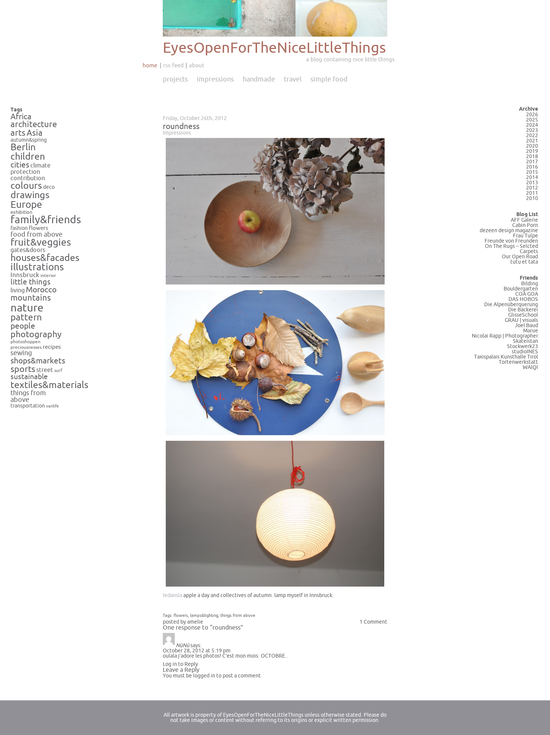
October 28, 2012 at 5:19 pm (196, 650)
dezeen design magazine (509, 230)
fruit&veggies (40, 242)
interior (48, 275)
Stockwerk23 (522, 346)
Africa (20, 117)
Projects (175, 79)
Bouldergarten (521, 289)
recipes (52, 347)
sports (22, 369)
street (44, 370)
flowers (38, 228)
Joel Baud (526, 325)
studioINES (525, 351)
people (22, 326)
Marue (530, 330)
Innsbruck (24, 275)
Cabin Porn (525, 225)
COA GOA (526, 294)
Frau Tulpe (525, 236)
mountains (30, 297)
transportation (27, 406)
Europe (26, 205)
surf (58, 370)
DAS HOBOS (523, 299)
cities (19, 165)
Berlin (23, 147)
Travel (293, 79)
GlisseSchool (523, 315)
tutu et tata (524, 262)
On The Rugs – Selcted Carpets (511, 248)
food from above (36, 234)
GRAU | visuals (521, 320)
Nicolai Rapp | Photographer (505, 336)
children (27, 157)
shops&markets (37, 361)
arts (17, 133)
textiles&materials (49, 385)
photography (36, 334)
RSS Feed (173, 65)
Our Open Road (520, 256)
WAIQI (530, 367)
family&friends (45, 220)
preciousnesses (26, 347)
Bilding (529, 283)
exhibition (21, 212)
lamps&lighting (204, 615)
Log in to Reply (180, 664)
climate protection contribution (30, 171)
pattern (26, 317)
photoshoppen (25, 341)
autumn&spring (28, 140)
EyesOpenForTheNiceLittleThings (274, 48)
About (196, 65)
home (150, 65)
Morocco (41, 290)
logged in (204, 676)
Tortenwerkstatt (518, 362)
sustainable (29, 377)
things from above (28, 396)
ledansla (172, 595)
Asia (35, 133)
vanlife (52, 406)
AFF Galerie (524, 220)
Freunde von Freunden (511, 241)
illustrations (37, 267)
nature (26, 308)
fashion (19, 228)
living (17, 290)
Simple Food (329, 79)
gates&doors (27, 250)
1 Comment (373, 622)
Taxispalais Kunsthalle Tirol (506, 357)
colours (26, 186)
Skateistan (525, 341)
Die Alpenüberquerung (511, 304)
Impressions (215, 79)
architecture (33, 124)
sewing (21, 353)
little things (30, 282)
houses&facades (44, 258)
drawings (29, 195)
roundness (181, 126)
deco (49, 187)
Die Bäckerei (523, 310)
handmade (259, 79)
